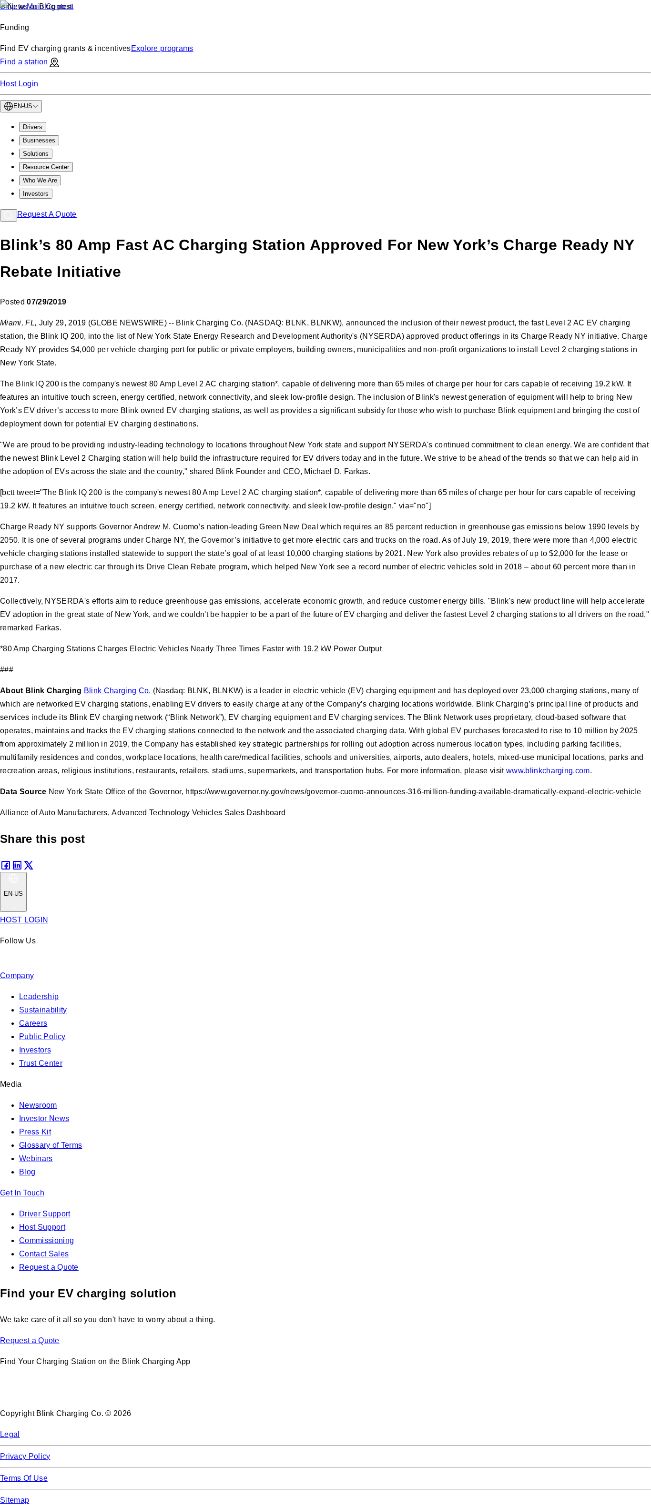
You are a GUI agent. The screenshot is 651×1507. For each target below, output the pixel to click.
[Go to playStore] (100, 1392)
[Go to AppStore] (28, 1392)
